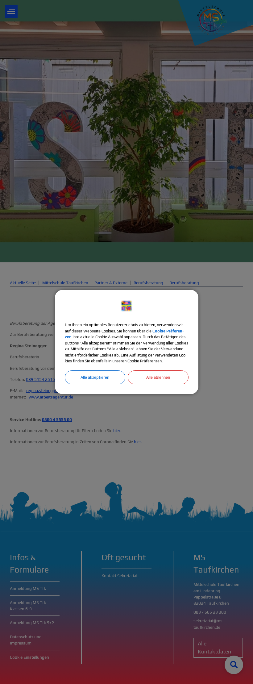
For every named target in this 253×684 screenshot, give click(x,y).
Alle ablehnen (158, 377)
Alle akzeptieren (95, 377)
